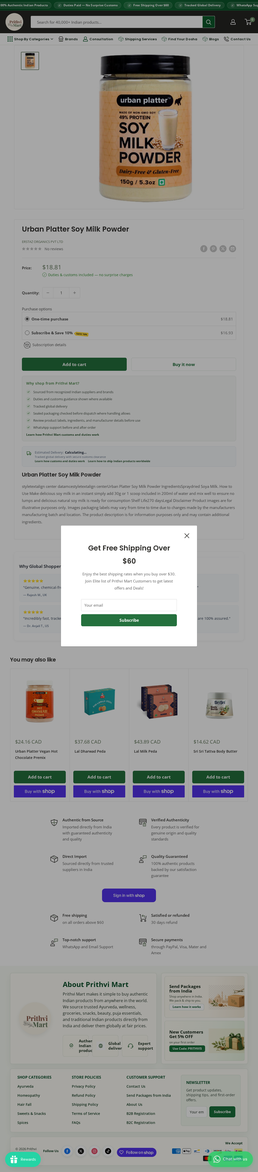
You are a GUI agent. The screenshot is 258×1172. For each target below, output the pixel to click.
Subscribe (129, 620)
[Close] (186, 535)
